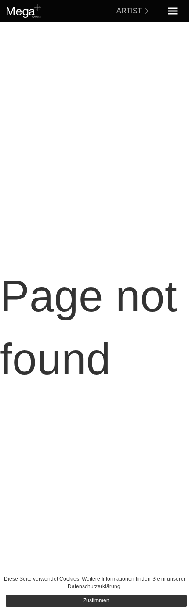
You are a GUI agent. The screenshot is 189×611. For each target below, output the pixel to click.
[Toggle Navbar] (172, 11)
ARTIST (129, 11)
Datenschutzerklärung (94, 586)
